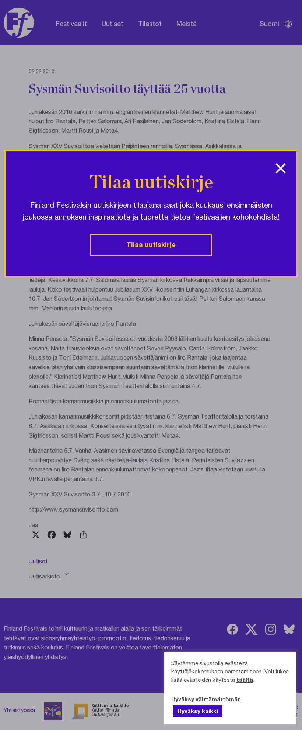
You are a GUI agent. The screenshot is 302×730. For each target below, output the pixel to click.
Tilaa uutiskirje (151, 245)
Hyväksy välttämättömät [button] (205, 699)
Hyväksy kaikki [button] (198, 711)
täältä (244, 679)
